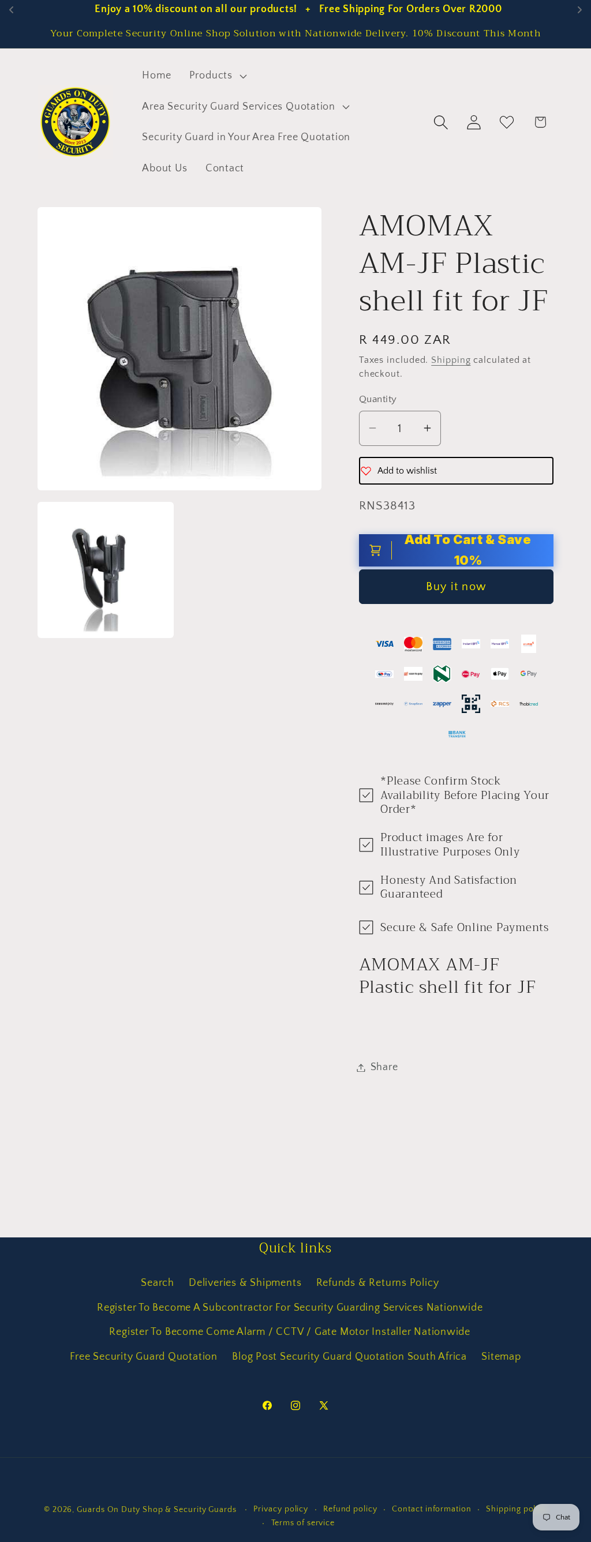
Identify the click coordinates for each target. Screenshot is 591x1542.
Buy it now (456, 586)
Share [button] (384, 1067)
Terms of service (303, 1523)
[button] (216, 75)
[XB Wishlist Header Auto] (507, 122)
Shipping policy (516, 1509)
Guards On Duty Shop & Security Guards (158, 1509)
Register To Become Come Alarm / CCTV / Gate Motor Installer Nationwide (289, 1332)
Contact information (431, 1509)
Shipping (450, 360)
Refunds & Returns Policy (377, 1283)
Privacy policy (280, 1509)
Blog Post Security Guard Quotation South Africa (349, 1357)
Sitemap (501, 1357)
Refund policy (350, 1509)
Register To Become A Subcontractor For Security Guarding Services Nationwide (289, 1308)
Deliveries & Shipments (245, 1283)
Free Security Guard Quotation (144, 1357)
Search (157, 1283)
